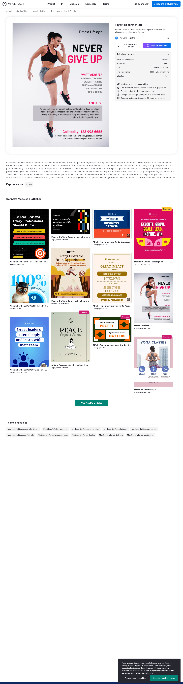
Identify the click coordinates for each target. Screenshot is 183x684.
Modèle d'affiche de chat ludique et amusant (29, 306)
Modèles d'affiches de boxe (111, 435)
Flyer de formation (143, 326)
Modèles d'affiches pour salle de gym (23, 429)
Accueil (9, 11)
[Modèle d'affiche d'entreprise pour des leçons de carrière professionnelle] (29, 234)
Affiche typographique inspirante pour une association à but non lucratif (112, 306)
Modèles (74, 4)
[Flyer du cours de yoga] (153, 362)
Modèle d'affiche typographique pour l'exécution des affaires (153, 262)
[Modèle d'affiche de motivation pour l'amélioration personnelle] (70, 273)
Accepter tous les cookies (164, 678)
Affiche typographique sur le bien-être (69, 365)
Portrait (29, 184)
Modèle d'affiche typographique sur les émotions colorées (70, 237)
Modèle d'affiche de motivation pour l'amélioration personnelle (70, 301)
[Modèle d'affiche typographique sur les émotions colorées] (70, 221)
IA (62, 4)
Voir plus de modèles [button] (91, 403)
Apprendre (90, 4)
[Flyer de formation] (153, 298)
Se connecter (141, 4)
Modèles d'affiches (40, 11)
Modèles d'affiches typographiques (53, 435)
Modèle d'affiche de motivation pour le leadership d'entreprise (29, 370)
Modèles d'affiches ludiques (115, 429)
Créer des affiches (22, 11)
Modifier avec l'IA (159, 45)
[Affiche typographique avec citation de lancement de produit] (112, 329)
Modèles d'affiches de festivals (21, 435)
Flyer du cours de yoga (145, 390)
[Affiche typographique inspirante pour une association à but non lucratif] (112, 278)
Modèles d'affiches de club (83, 435)
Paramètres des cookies (135, 678)
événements (55, 11)
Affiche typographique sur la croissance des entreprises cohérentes (112, 242)
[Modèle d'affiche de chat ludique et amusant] (29, 288)
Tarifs (106, 4)
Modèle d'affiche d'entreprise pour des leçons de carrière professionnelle (29, 262)
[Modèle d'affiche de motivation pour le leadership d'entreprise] (29, 342)
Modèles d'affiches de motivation (85, 429)
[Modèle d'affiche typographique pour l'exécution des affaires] (153, 234)
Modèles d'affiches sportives (55, 429)
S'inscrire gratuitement (166, 4)
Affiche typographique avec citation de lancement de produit (112, 345)
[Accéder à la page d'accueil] (13, 4)
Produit (51, 4)
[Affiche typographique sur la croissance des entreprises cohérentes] (112, 224)
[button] (128, 45)
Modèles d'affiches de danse (144, 429)
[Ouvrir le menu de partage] (168, 38)
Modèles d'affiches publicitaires (140, 435)
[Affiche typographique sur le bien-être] (70, 337)
